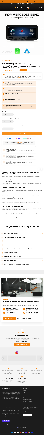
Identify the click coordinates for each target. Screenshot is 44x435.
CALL (19, 77)
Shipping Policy (25, 395)
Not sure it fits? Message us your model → (26, 318)
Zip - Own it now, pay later (28, 401)
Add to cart (22, 133)
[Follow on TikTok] (7, 424)
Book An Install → (9, 318)
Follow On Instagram (22, 344)
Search (24, 390)
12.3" (10, 114)
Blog (24, 392)
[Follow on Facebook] (2, 424)
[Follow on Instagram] (5, 424)
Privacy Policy (25, 397)
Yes (10, 121)
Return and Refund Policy (27, 399)
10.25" (5, 114)
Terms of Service (26, 394)
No (4, 121)
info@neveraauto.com (8, 416)
